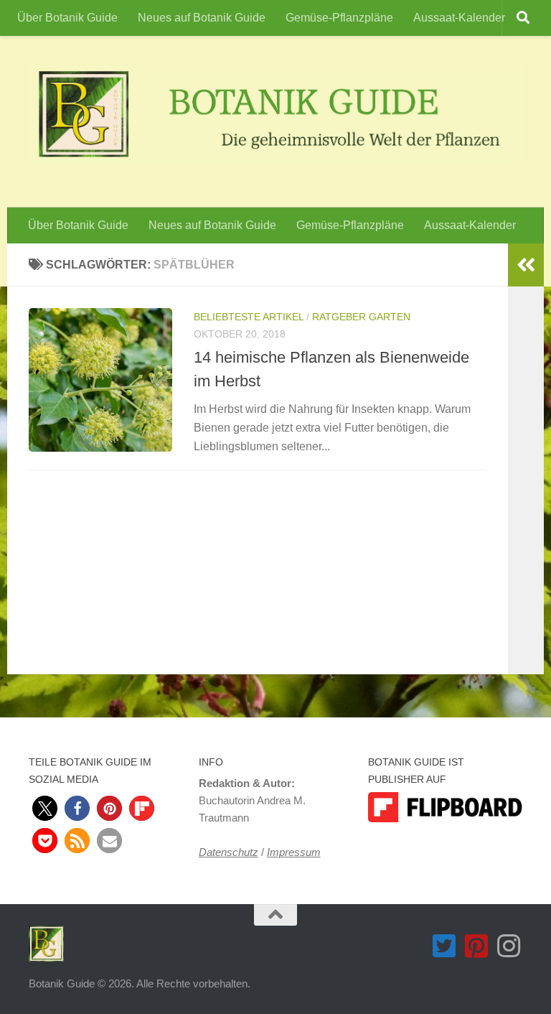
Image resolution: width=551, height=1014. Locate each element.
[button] (44, 808)
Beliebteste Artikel (248, 316)
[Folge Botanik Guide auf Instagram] (509, 946)
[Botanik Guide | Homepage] (275, 114)
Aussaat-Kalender (459, 17)
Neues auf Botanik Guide (201, 17)
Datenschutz (228, 852)
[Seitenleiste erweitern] (526, 265)
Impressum (294, 852)
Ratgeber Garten (361, 316)
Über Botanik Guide (67, 17)
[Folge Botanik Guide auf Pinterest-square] (476, 946)
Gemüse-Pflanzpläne (339, 17)
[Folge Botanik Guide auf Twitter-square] (444, 946)
